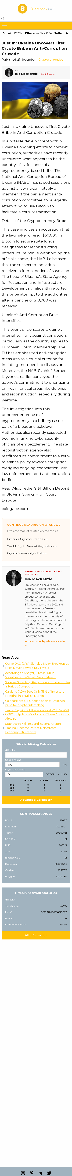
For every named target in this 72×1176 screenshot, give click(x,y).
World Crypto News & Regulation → (32, 546)
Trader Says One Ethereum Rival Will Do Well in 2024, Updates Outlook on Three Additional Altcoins (37, 714)
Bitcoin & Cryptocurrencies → (27, 539)
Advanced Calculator (36, 799)
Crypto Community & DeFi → (27, 553)
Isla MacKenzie (26, 74)
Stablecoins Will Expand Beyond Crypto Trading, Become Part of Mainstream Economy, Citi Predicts (33, 728)
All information (36, 935)
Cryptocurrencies (50, 59)
